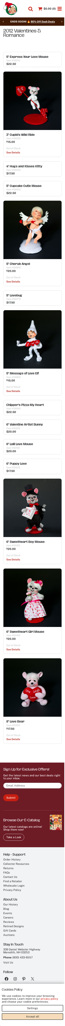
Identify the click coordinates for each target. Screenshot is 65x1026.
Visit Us (8, 962)
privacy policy (49, 998)
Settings (32, 1008)
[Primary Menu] (59, 8)
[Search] (30, 8)
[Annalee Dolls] (10, 8)
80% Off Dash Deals (43, 21)
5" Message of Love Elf (22, 373)
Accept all (32, 1016)
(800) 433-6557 (22, 957)
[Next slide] (61, 21)
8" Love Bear (15, 721)
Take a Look (13, 837)
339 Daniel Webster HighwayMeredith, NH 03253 (21, 951)
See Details (13, 152)
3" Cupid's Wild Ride (20, 135)
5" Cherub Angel (18, 264)
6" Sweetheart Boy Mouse (25, 542)
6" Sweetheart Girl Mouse (25, 632)
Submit (11, 797)
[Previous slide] (3, 21)
